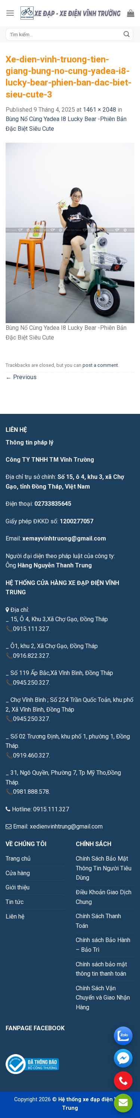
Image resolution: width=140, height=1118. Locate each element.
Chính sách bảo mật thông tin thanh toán (101, 969)
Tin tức (15, 901)
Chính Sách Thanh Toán (98, 921)
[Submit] (126, 34)
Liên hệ (15, 916)
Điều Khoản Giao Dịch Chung (103, 897)
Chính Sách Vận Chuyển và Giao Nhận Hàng (103, 998)
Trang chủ (18, 858)
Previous (21, 377)
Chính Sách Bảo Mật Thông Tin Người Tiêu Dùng (103, 868)
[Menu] (10, 13)
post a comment (100, 365)
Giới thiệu (17, 887)
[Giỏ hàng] (130, 13)
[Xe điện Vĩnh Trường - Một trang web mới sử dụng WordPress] (70, 13)
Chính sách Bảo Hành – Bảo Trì (103, 944)
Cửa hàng (18, 873)
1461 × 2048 (99, 109)
